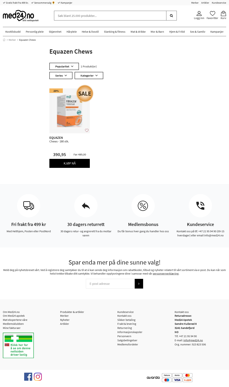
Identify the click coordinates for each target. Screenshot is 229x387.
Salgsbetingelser (127, 340)
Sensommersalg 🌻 (44, 2)
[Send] (139, 284)
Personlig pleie (35, 31)
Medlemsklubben (13, 323)
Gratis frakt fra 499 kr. (16, 2)
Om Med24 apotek (14, 315)
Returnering (124, 328)
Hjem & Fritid (177, 31)
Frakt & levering (126, 323)
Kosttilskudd (13, 31)
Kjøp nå (70, 163)
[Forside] (4, 39)
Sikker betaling (126, 320)
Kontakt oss (124, 315)
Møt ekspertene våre (15, 320)
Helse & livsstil (90, 31)
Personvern (124, 336)
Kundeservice (219, 2)
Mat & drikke (138, 31)
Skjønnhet (55, 31)
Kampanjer (66, 2)
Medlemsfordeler (127, 344)
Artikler (205, 2)
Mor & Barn (157, 31)
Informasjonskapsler (129, 332)
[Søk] (171, 15)
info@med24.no (193, 340)
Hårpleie (72, 31)
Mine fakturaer (12, 328)
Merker (195, 2)
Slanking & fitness (114, 31)
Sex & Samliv (197, 31)
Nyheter (65, 320)
